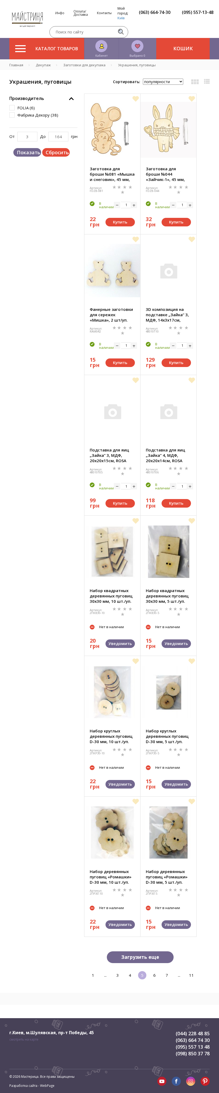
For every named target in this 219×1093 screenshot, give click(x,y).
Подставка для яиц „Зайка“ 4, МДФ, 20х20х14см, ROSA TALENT (165, 455)
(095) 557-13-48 (197, 12)
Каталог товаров (57, 49)
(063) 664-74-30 (154, 12)
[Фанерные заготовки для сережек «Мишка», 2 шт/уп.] (112, 270)
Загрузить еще (140, 957)
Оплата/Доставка (80, 13)
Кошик (183, 48)
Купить (120, 222)
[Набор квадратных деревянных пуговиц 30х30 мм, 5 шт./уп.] (168, 552)
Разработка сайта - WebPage (31, 1085)
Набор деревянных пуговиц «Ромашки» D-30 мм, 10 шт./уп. (110, 877)
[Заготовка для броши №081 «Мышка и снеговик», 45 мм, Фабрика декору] (112, 130)
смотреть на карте (23, 1039)
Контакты (104, 13)
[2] (119, 186)
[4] (130, 186)
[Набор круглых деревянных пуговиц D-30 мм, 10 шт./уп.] (112, 692)
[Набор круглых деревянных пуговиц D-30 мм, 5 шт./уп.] (168, 692)
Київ (121, 18)
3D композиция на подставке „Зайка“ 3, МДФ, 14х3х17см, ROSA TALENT (167, 315)
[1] (114, 186)
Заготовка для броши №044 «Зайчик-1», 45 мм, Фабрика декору (165, 174)
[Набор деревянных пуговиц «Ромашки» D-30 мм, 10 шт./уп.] (112, 832)
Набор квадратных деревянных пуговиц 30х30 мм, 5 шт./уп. (167, 596)
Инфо (59, 13)
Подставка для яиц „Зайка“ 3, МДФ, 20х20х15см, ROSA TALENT (109, 455)
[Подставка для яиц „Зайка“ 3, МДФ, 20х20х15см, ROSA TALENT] (112, 411)
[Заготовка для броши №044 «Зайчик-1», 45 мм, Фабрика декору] (168, 130)
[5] (122, 191)
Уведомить (120, 643)
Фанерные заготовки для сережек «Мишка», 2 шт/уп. (111, 315)
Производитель (26, 98)
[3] (125, 186)
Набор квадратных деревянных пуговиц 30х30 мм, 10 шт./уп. (111, 596)
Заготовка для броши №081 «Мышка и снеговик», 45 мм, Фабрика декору (112, 174)
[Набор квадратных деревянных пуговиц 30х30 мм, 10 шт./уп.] (112, 552)
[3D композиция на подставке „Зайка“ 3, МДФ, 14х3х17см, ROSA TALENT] (168, 270)
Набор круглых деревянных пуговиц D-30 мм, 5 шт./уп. (167, 736)
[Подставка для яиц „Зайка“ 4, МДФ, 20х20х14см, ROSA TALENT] (168, 411)
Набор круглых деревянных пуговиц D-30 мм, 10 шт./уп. (111, 736)
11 (191, 975)
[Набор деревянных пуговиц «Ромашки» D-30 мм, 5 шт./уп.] (168, 832)
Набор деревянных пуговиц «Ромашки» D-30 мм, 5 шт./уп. (166, 877)
